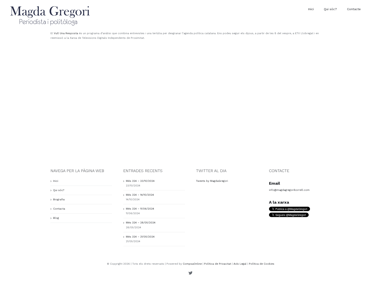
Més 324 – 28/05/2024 (140, 222)
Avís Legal (240, 263)
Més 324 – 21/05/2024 (140, 236)
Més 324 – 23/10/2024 (140, 180)
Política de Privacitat (217, 263)
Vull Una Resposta (66, 33)
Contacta (59, 208)
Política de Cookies (261, 263)
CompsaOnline (192, 263)
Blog (56, 217)
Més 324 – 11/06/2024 (140, 208)
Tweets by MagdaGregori (212, 180)
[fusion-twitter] (190, 273)
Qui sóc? (58, 190)
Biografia (59, 199)
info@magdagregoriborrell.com (289, 189)
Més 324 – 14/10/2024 (140, 194)
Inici (55, 180)
